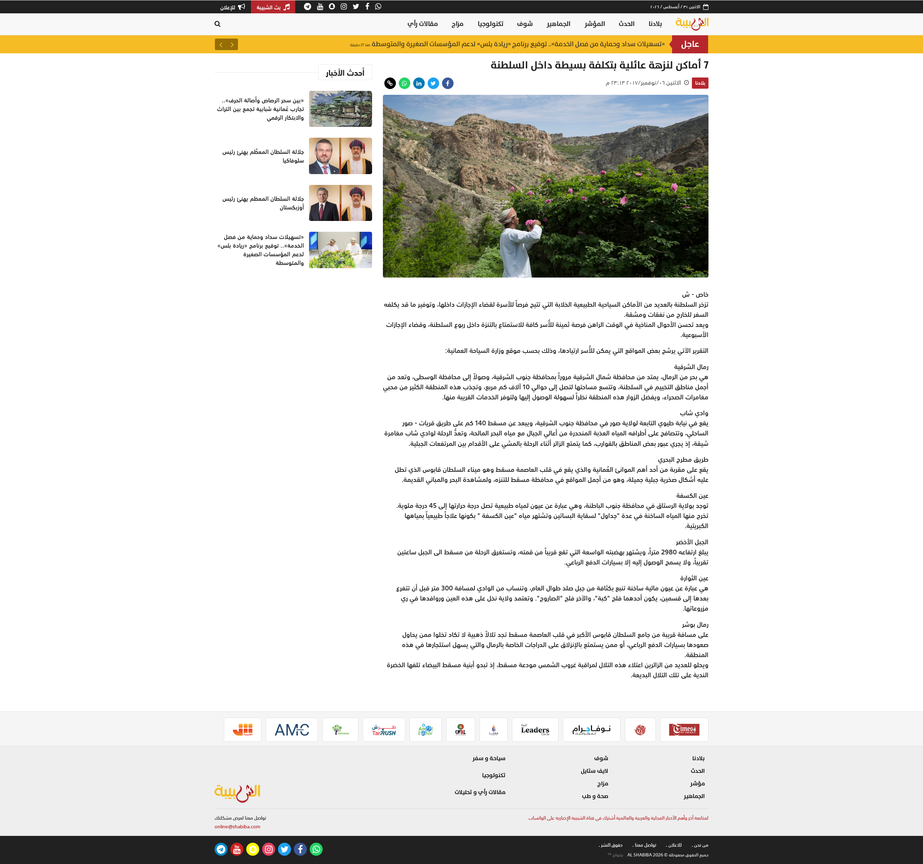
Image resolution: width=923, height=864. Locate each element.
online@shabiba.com (237, 827)
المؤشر (594, 24)
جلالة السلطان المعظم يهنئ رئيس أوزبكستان (263, 203)
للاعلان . (674, 845)
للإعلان (228, 7)
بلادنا (655, 24)
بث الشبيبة (269, 7)
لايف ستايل (594, 771)
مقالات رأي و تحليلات (480, 792)
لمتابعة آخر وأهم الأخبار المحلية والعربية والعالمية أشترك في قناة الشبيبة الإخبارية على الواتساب (618, 818)
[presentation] (232, 44)
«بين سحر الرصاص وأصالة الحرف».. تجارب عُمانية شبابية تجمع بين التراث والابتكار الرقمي (260, 108)
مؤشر (697, 783)
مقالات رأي (422, 24)
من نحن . (700, 845)
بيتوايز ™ (615, 855)
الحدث (627, 24)
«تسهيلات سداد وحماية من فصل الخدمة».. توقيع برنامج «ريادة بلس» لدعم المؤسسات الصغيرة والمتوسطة (507, 48)
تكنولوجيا (490, 24)
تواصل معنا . (644, 845)
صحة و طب (595, 796)
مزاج (458, 24)
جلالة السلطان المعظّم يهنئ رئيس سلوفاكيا (263, 156)
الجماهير (558, 24)
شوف (525, 24)
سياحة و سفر (488, 758)
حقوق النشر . (611, 845)
